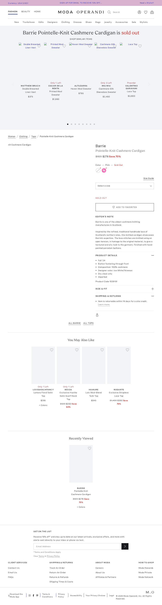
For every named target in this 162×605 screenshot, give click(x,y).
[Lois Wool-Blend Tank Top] (93, 365)
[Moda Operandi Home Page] (81, 12)
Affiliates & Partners (106, 577)
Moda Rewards (146, 568)
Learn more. (104, 304)
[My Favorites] (146, 12)
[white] (98, 170)
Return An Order (58, 572)
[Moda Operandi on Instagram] (29, 595)
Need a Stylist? (147, 3)
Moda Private (145, 572)
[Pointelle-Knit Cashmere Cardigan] (81, 463)
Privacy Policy (61, 595)
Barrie (101, 146)
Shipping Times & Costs (61, 581)
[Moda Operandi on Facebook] (33, 595)
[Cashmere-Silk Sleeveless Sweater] (106, 61)
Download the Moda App (16, 595)
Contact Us (13, 568)
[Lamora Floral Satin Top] (43, 365)
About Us (100, 572)
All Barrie (75, 323)
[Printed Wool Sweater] (56, 61)
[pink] (103, 170)
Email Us (12, 572)
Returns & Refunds (59, 577)
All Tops (88, 323)
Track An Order (57, 568)
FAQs (10, 577)
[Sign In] (139, 12)
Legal (111, 595)
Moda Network (146, 577)
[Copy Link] (125, 315)
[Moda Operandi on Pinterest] (37, 595)
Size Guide (148, 178)
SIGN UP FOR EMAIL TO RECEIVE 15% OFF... (81, 3)
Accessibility (76, 595)
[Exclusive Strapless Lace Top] (119, 365)
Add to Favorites (126, 207)
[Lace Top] (131, 61)
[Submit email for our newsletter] (125, 546)
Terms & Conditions (47, 595)
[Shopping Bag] (152, 12)
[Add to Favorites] (39, 46)
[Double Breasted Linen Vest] (30, 61)
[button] (67, 124)
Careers (100, 568)
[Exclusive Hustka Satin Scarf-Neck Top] (68, 365)
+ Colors (43, 405)
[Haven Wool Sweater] (81, 61)
